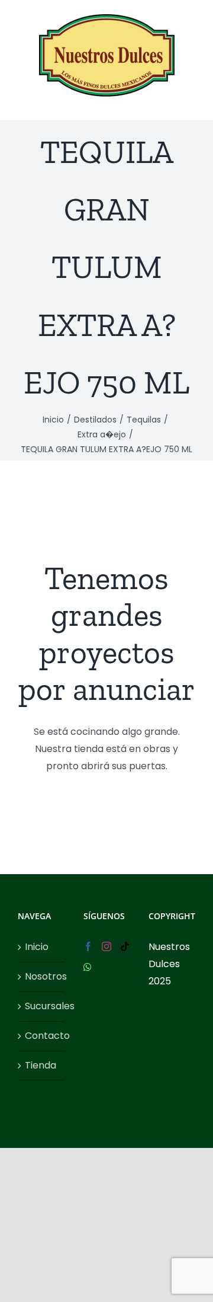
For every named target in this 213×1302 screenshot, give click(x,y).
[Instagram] (106, 946)
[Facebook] (88, 946)
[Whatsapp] (87, 967)
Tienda (40, 1065)
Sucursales (42, 1006)
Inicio (37, 947)
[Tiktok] (125, 946)
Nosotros (42, 976)
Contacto (42, 1035)
